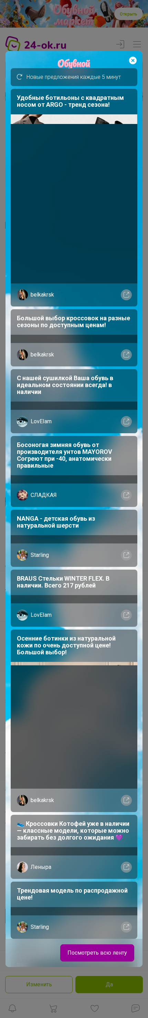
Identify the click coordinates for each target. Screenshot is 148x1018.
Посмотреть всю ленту (97, 952)
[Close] (132, 60)
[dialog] (74, 509)
